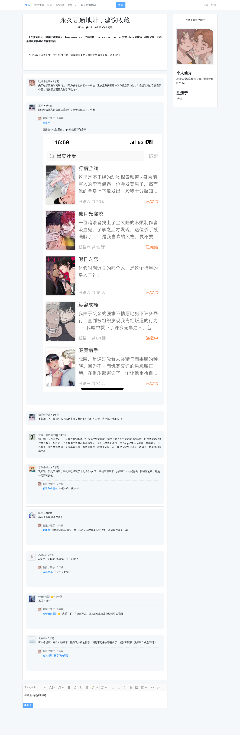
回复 (29, 705)
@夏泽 (46, 122)
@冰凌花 (48, 571)
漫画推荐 (39, 5)
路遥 (41, 513)
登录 (205, 5)
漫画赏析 (60, 5)
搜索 (120, 5)
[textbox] (95, 695)
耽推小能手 (44, 81)
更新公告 (72, 5)
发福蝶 (42, 638)
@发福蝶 (48, 655)
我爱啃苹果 (44, 414)
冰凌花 (42, 554)
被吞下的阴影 (61, 655)
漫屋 (27, 5)
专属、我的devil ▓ (48, 434)
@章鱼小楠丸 (50, 488)
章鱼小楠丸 (44, 467)
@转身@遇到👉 (52, 613)
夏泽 (41, 105)
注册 (213, 5)
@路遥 (46, 530)
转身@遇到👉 (46, 596)
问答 (49, 5)
